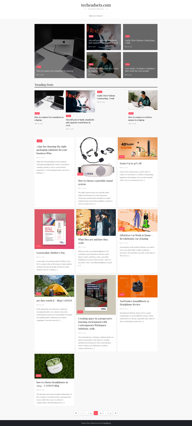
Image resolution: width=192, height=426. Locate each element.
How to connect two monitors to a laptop (54, 70)
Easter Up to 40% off (131, 163)
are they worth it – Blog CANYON (54, 300)
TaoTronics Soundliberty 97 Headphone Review (134, 302)
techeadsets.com (96, 5)
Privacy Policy (96, 16)
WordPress (107, 423)
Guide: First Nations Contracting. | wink (140, 41)
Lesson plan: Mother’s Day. (50, 252)
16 (101, 413)
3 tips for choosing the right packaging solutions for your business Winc (51, 150)
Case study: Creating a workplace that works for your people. (140, 69)
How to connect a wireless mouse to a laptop (103, 69)
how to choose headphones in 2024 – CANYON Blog (52, 384)
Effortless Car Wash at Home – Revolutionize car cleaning (136, 237)
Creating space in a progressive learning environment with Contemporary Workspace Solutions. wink (95, 323)
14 (91, 413)
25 (111, 413)
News (39, 67)
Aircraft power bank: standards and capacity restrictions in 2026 (103, 41)
